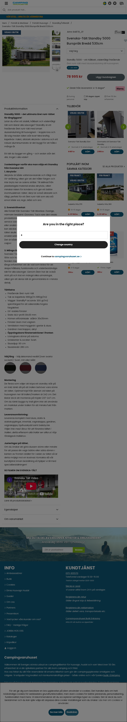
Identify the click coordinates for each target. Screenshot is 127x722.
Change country (64, 245)
